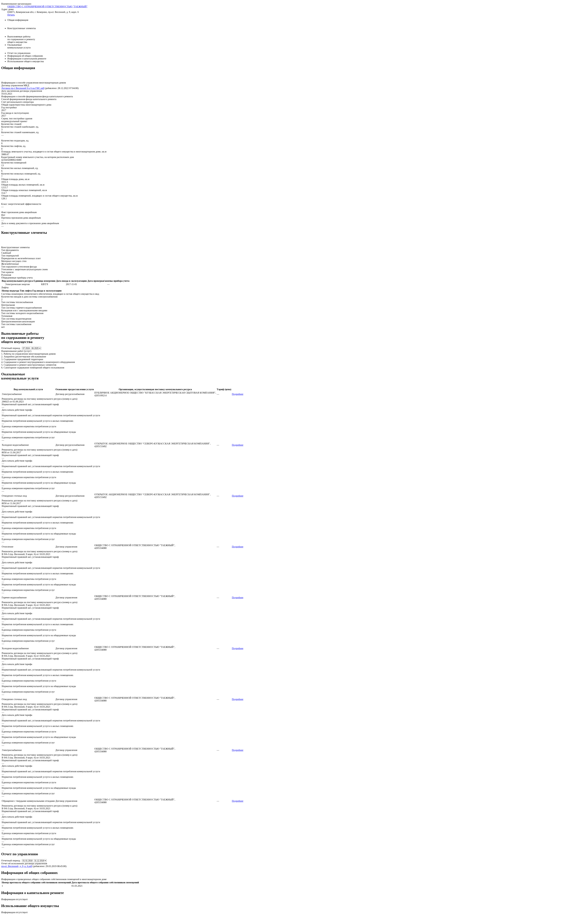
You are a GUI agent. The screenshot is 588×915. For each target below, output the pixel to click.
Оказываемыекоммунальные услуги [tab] (19, 46)
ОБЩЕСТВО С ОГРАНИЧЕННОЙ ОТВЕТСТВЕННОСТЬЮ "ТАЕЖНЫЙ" (47, 6)
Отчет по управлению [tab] (18, 53)
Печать (11, 14)
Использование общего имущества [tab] (25, 61)
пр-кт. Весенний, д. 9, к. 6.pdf (16, 866)
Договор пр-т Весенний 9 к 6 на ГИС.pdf (22, 88)
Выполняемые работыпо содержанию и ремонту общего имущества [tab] (21, 39)
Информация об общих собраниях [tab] (25, 56)
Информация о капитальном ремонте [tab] (26, 58)
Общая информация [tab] (17, 20)
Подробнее (237, 394)
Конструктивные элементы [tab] (21, 28)
